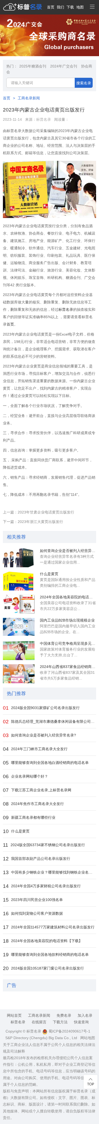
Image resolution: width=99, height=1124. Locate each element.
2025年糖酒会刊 (32, 66)
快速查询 (81, 1022)
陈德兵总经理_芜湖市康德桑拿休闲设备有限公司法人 (49, 721)
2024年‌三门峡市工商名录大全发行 (35, 749)
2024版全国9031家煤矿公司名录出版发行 (41, 708)
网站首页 (14, 1015)
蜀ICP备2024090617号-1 (69, 1031)
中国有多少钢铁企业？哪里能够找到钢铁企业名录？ (49, 872)
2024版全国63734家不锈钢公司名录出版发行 (44, 845)
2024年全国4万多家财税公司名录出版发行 (42, 886)
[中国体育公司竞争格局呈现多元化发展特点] (19, 650)
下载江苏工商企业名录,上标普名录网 (37, 790)
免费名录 (63, 1015)
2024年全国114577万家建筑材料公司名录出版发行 (49, 927)
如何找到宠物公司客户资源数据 (33, 913)
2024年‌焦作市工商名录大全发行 (33, 804)
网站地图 (87, 1038)
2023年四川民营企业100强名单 (33, 900)
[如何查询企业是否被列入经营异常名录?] (19, 557)
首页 (50, 7)
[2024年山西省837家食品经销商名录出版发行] (19, 673)
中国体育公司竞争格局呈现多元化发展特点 (68, 643)
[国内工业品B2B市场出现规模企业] (19, 627)
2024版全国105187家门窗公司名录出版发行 (43, 968)
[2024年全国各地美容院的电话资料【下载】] (19, 604)
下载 (70, 7)
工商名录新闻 (29, 98)
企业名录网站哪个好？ (25, 776)
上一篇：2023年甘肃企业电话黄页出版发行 (38, 512)
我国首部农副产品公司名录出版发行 (36, 858)
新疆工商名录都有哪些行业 (29, 817)
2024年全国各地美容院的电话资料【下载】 (68, 597)
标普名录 (43, 120)
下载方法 (60, 1022)
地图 (80, 7)
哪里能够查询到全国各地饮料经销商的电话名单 (46, 954)
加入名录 (85, 1015)
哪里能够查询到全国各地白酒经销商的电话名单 (46, 763)
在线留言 (39, 1022)
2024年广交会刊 (63, 66)
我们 (60, 7)
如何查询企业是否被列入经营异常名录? (68, 551)
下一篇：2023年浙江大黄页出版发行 (33, 522)
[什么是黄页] (19, 580)
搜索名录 (83, 83)
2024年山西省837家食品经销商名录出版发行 (68, 667)
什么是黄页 (49, 574)
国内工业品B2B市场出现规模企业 (67, 620)
